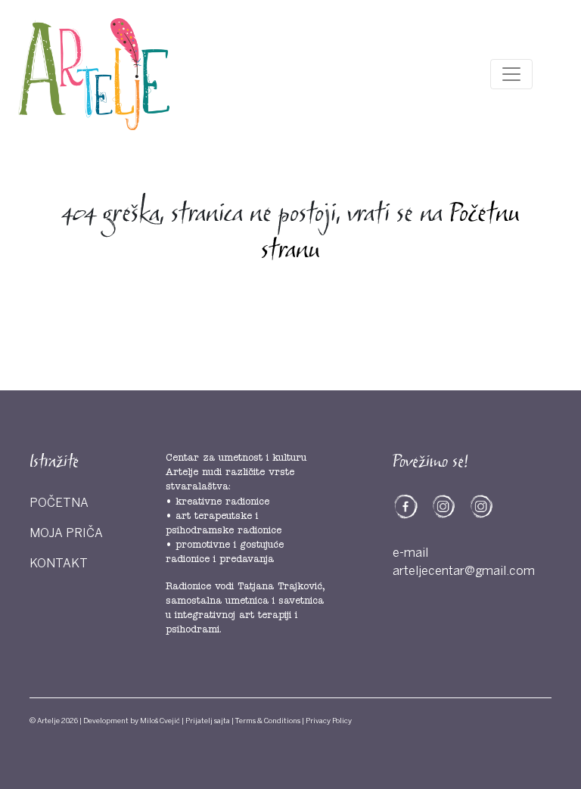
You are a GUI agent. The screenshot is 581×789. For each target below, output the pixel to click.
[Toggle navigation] (511, 74)
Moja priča (66, 533)
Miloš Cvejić (160, 721)
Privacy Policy (329, 721)
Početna (59, 503)
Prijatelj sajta (207, 721)
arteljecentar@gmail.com (464, 571)
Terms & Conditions (267, 721)
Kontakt (59, 564)
